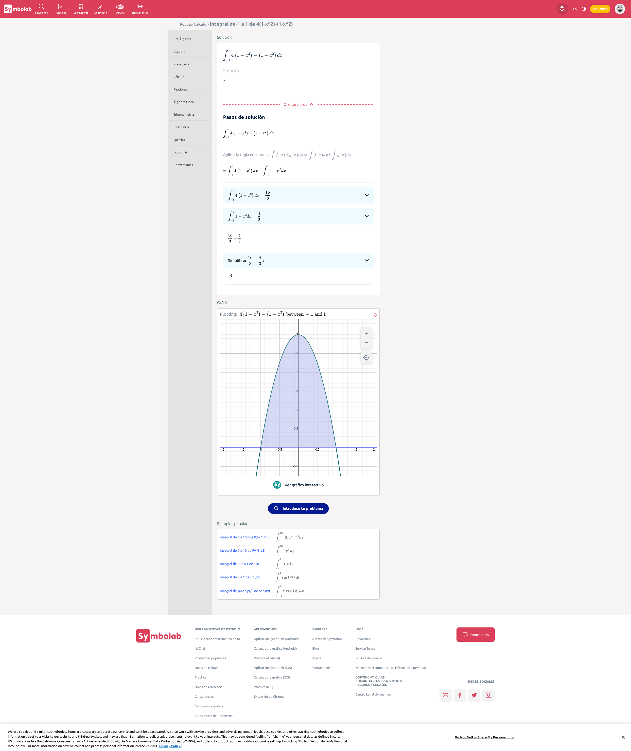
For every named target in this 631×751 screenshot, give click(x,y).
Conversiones (183, 164)
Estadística (181, 127)
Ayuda (316, 658)
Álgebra (179, 51)
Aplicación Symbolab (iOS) (273, 668)
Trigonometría (184, 114)
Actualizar (600, 9)
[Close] (623, 737)
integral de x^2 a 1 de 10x (240, 564)
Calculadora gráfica (209, 706)
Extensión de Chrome (269, 696)
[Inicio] (158, 636)
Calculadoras (204, 696)
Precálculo (181, 64)
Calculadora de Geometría (214, 716)
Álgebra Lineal (184, 102)
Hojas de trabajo (207, 668)
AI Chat (200, 648)
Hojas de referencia (209, 687)
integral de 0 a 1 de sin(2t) (240, 577)
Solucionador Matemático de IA (217, 639)
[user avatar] (620, 9)
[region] (315, 737)
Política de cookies (369, 658)
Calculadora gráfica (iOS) (272, 677)
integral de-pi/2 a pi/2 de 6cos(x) (245, 591)
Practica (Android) (267, 658)
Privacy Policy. (170, 746)
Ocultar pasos (295, 104)
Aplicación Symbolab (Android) (276, 639)
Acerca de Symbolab (327, 639)
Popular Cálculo (193, 24)
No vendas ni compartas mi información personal (390, 668)
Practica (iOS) (263, 687)
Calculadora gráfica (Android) (275, 648)
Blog (315, 648)
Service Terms (365, 648)
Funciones (181, 89)
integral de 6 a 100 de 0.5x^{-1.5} (245, 537)
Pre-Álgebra (182, 39)
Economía (181, 152)
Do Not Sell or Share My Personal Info (484, 737)
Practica (200, 677)
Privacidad (363, 639)
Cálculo (179, 76)
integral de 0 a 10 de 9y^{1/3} (242, 550)
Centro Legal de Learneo (373, 694)
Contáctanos (321, 668)
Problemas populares (210, 658)
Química (179, 139)
